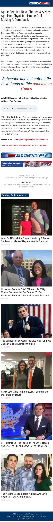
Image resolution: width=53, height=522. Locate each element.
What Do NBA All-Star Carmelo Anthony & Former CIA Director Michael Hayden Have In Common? (25, 240)
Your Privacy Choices (26, 519)
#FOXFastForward (40, 139)
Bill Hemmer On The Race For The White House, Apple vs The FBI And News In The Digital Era (25, 444)
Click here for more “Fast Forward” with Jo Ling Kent (24, 145)
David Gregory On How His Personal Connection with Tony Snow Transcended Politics (26, 185)
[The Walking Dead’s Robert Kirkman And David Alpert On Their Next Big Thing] (26, 472)
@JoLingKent (25, 139)
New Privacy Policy (13, 516)
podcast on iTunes (36, 86)
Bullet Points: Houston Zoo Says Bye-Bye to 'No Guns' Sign (26, 177)
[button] (9, 3)
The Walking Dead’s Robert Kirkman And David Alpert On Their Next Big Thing (24, 495)
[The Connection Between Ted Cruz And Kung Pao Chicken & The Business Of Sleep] (26, 321)
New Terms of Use (28, 516)
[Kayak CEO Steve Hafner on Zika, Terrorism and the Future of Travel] (26, 370)
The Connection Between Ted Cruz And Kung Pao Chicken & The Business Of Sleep (26, 342)
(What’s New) (41, 516)
